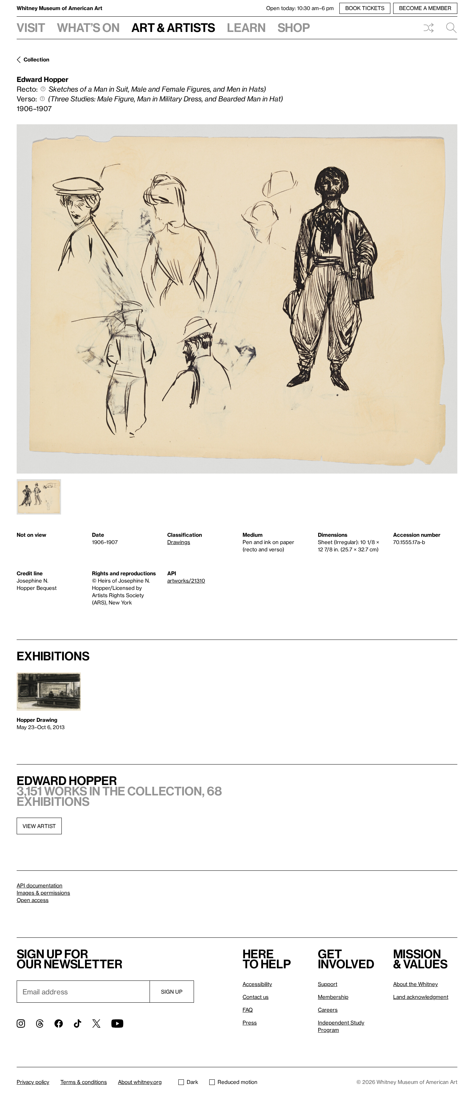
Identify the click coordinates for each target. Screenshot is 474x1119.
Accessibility (257, 984)
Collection (36, 59)
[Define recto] (43, 89)
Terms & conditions (83, 1082)
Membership (333, 997)
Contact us (256, 997)
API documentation (39, 885)
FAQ (248, 1010)
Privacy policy (33, 1082)
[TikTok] (77, 1023)
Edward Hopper (42, 79)
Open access (33, 900)
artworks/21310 (186, 580)
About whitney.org (140, 1082)
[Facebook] (58, 1023)
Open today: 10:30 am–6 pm (300, 8)
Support (327, 984)
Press (250, 1022)
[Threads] (40, 1023)
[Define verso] (42, 98)
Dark (192, 1082)
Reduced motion (237, 1082)
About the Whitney (415, 984)
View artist (39, 826)
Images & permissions (43, 893)
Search (448, 28)
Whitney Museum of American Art (59, 8)
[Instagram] (21, 1023)
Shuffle (428, 28)
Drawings (178, 542)
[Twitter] (96, 1023)
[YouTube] (117, 1023)
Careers (328, 1010)
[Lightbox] (237, 299)
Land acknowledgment (420, 997)
